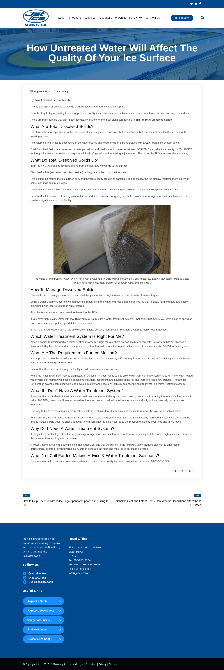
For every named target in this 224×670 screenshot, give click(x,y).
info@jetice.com (78, 573)
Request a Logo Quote (40, 610)
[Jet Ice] (36, 18)
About (62, 18)
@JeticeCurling (37, 577)
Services (90, 18)
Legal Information (87, 664)
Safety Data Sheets (38, 620)
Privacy (102, 664)
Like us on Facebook (40, 582)
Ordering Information (128, 18)
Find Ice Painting (37, 629)
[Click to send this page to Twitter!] (183, 471)
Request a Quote (37, 601)
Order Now (182, 18)
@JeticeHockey (37, 573)
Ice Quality (62, 91)
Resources (105, 18)
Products (75, 18)
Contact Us (153, 18)
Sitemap (113, 664)
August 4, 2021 (42, 91)
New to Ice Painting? (39, 639)
